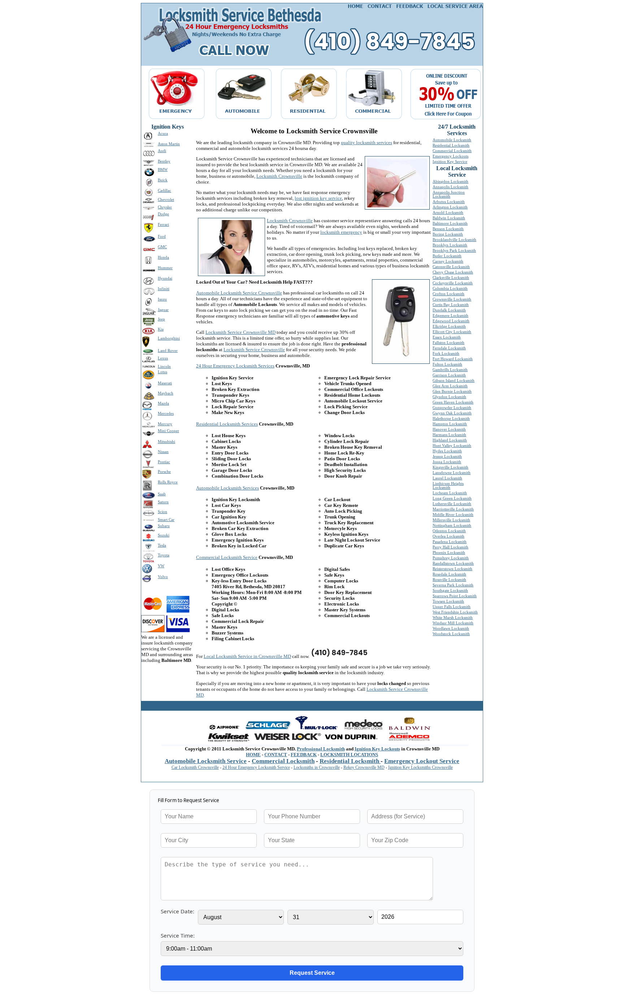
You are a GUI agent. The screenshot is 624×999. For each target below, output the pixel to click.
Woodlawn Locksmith (451, 628)
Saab (162, 494)
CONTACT (275, 754)
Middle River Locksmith (453, 515)
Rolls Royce (168, 482)
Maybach (165, 393)
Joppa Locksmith (447, 462)
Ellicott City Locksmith (452, 332)
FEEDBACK (304, 754)
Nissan (163, 452)
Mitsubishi (166, 442)
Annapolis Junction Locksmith (449, 194)
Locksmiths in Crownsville (317, 767)
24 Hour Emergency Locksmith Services (235, 366)
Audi (162, 151)
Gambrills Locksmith (450, 370)
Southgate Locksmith (450, 591)
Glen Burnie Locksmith (452, 391)
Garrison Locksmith (449, 375)
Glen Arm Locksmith (450, 386)
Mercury (165, 424)
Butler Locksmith (447, 256)
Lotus (162, 372)
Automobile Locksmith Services (227, 488)
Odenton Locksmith (449, 531)
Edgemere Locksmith (450, 316)
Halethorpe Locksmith (451, 419)
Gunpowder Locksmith (452, 408)
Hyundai (165, 278)
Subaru (164, 526)
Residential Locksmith (451, 145)
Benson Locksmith (448, 229)
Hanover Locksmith (449, 429)
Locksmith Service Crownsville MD (240, 332)
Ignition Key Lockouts (377, 749)
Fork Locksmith (446, 354)
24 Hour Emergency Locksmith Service (256, 767)
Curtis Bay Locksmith (451, 305)
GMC (162, 247)
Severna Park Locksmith (453, 585)
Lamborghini (169, 338)
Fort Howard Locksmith (453, 359)
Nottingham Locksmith (452, 526)
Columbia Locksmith (450, 288)
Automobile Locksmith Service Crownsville (239, 293)
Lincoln (164, 367)
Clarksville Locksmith (451, 278)
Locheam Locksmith (450, 493)
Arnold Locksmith (448, 213)
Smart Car (166, 520)
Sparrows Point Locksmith (455, 596)
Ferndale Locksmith (449, 348)
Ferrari (163, 225)
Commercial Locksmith (452, 151)
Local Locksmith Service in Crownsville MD (247, 656)
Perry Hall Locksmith (450, 547)
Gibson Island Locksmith (453, 381)
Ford (162, 236)
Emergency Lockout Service (421, 761)
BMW (163, 170)
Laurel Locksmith (447, 478)
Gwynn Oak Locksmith (452, 413)
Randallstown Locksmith (453, 563)
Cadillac (164, 191)
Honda (163, 257)
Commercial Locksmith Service (226, 557)
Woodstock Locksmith (451, 634)
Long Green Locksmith (452, 498)
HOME (253, 754)
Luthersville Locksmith (452, 504)
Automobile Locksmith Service (206, 761)
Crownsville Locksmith (452, 299)
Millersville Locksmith (451, 520)
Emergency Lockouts (450, 156)
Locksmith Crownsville (279, 176)
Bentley (164, 161)
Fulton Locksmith (447, 364)
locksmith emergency (341, 232)
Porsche (164, 472)
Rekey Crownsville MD (364, 767)
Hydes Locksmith (447, 451)
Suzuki (163, 535)
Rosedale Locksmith (449, 574)
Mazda (163, 403)
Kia (161, 329)
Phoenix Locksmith (449, 553)
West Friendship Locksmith (455, 612)
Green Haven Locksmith (453, 402)
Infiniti (163, 289)
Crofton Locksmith (448, 294)
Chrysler (165, 207)
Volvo (163, 577)
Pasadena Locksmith (450, 542)
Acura (163, 133)
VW (161, 566)
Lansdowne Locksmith (452, 473)
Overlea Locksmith (448, 536)
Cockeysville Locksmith (453, 283)
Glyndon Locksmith (449, 397)
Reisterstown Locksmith (452, 569)
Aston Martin (169, 144)
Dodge (163, 214)
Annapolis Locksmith (450, 187)
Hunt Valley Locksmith (452, 446)
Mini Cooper (168, 431)
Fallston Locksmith (448, 343)
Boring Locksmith (448, 234)
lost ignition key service (318, 198)
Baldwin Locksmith (449, 218)
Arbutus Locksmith (449, 202)
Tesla (162, 545)
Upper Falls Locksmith (452, 607)
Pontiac (164, 462)
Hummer (165, 268)
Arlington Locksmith (450, 207)
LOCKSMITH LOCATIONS (349, 754)
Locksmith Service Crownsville (254, 349)
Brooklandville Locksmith (454, 240)
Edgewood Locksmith (451, 321)
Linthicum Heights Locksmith (448, 486)
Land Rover (168, 351)
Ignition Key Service (450, 162)
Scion (162, 512)
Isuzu (162, 299)
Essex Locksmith (447, 337)
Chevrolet (166, 200)
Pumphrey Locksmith (451, 558)
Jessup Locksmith (447, 456)
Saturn (163, 502)
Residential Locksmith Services (227, 424)
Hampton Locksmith (450, 424)
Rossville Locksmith (449, 580)
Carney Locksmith (448, 261)
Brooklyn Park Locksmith (454, 251)
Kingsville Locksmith (450, 467)
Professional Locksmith (321, 749)
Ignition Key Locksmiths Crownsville (420, 767)
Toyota (163, 555)
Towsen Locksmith (448, 601)
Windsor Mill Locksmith (453, 623)
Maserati (165, 383)
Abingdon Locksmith (450, 182)
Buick (163, 180)
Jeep (161, 319)
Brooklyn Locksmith (450, 245)
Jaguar (163, 310)
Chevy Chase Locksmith (453, 272)
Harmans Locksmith (449, 435)
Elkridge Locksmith (449, 326)
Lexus (163, 358)
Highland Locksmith (450, 440)
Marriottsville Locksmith (453, 509)
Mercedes (166, 413)
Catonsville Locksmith (451, 267)
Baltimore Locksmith (450, 223)
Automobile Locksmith (452, 140)
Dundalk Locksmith (449, 310)
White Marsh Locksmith (453, 618)
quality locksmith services (366, 142)
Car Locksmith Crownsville (195, 767)
